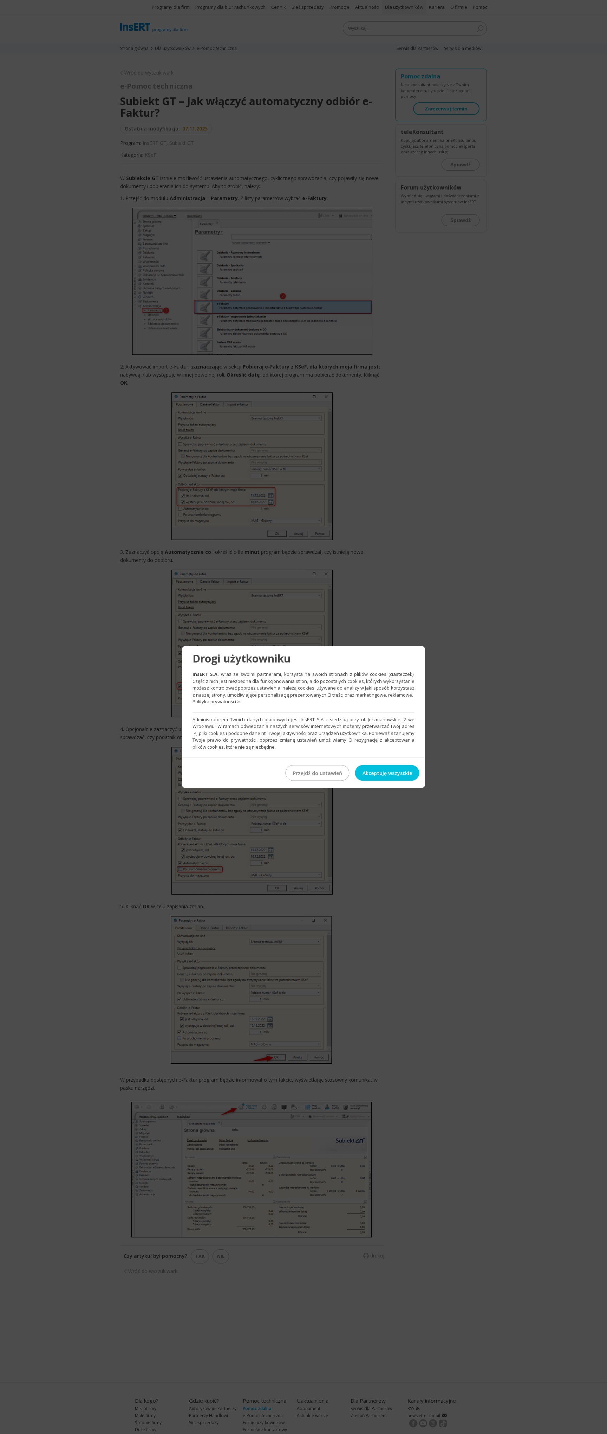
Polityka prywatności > (216, 701)
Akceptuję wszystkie (387, 773)
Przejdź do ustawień (317, 773)
